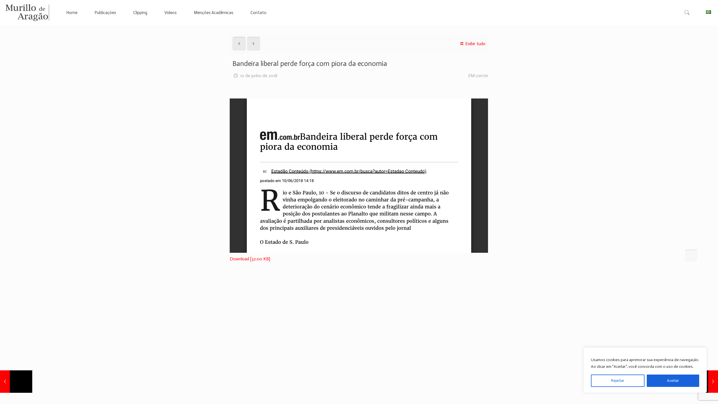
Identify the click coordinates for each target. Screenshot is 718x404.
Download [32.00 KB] (250, 258)
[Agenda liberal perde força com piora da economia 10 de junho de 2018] (16, 381)
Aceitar (673, 380)
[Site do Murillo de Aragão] (27, 12)
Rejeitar (617, 380)
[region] (645, 370)
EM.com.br (478, 75)
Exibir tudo (475, 43)
